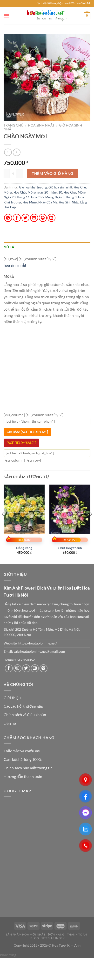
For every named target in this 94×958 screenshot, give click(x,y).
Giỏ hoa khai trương (33, 187)
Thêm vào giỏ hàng (53, 173)
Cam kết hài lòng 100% (23, 759)
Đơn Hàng (56, 934)
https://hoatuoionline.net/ (37, 643)
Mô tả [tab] (9, 247)
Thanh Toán (77, 934)
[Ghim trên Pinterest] (43, 218)
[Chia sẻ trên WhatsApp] (8, 218)
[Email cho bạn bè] (34, 218)
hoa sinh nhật (15, 265)
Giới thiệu (12, 697)
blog (34, 938)
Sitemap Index (53, 938)
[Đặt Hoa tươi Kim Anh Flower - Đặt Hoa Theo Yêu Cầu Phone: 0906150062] (47, 15)
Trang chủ (13, 125)
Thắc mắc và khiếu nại (22, 750)
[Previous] (3, 523)
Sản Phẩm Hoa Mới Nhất (25, 934)
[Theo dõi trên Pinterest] (43, 668)
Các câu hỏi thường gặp (23, 706)
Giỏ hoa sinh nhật (60, 187)
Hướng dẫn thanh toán (23, 776)
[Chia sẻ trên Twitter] (25, 218)
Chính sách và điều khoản (25, 714)
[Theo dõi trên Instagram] (17, 668)
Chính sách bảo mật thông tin (28, 767)
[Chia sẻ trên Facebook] (17, 218)
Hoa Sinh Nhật (41, 125)
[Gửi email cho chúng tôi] (35, 668)
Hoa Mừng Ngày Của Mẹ (40, 202)
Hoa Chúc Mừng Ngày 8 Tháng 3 (54, 197)
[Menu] (6, 16)
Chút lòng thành (70, 548)
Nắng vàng (24, 548)
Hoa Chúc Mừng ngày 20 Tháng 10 (37, 192)
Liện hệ (10, 723)
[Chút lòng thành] (69, 509)
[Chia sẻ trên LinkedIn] (51, 218)
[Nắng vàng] (24, 509)
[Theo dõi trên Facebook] (9, 668)
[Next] (90, 523)
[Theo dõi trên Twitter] (26, 668)
